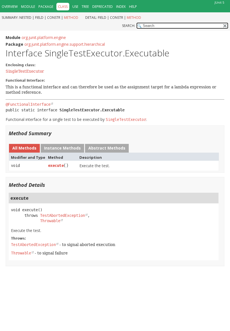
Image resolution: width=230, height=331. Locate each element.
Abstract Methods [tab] (106, 148)
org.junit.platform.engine (44, 37)
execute (56, 165)
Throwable (50, 221)
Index (121, 6)
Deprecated (102, 6)
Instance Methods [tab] (62, 148)
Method (71, 17)
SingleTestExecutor (25, 71)
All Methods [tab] (24, 148)
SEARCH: (128, 25)
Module (28, 6)
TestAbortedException (62, 215)
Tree (85, 6)
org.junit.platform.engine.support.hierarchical (64, 44)
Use (75, 6)
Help (133, 6)
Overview (10, 6)
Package (45, 6)
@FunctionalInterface (28, 104)
